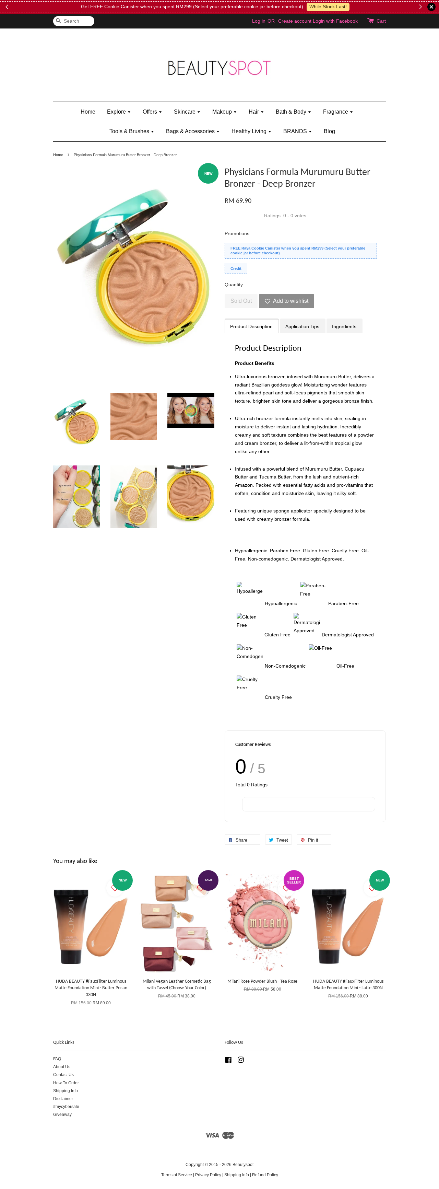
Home (88, 112)
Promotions (237, 233)
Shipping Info (65, 1090)
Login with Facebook (335, 21)
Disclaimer (63, 1098)
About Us (61, 1066)
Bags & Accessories (191, 131)
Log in (258, 21)
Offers (150, 112)
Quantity (234, 284)
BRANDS (295, 131)
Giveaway (62, 1114)
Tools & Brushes (130, 131)
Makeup (222, 112)
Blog (329, 131)
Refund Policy (265, 1175)
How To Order (66, 1083)
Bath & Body (292, 112)
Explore (117, 112)
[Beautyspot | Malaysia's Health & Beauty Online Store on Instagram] (241, 1061)
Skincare (185, 112)
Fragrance (336, 112)
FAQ (57, 1059)
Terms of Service (176, 1175)
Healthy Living (250, 131)
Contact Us (63, 1074)
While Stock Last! (326, 6)
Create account (294, 21)
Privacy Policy (208, 1175)
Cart (381, 21)
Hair (254, 112)
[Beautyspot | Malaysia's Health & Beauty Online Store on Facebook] (228, 1061)
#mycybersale (66, 1106)
